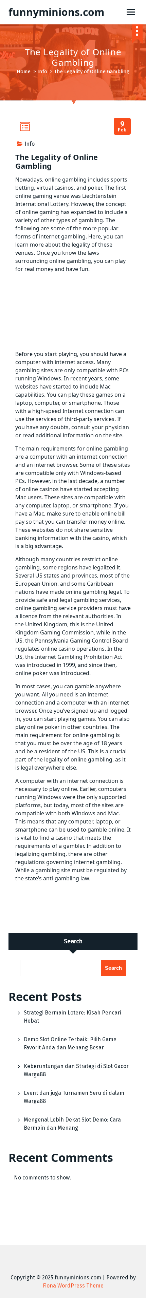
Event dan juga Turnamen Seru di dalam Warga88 (74, 1097)
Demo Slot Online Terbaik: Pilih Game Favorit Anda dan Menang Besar (70, 1043)
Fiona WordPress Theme (73, 1285)
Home (24, 71)
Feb (122, 126)
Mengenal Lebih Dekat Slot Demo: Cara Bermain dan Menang (72, 1123)
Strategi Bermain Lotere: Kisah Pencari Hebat (72, 1016)
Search (73, 941)
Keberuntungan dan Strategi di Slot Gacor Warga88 (76, 1070)
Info (42, 71)
